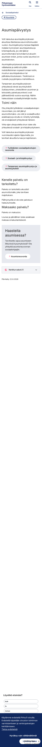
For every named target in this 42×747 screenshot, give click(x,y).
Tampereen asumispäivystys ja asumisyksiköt (21, 167)
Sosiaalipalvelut (12, 12)
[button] (21, 701)
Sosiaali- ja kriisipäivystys (19, 158)
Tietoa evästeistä (9, 729)
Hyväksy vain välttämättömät (23, 735)
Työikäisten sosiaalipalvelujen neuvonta (20, 149)
